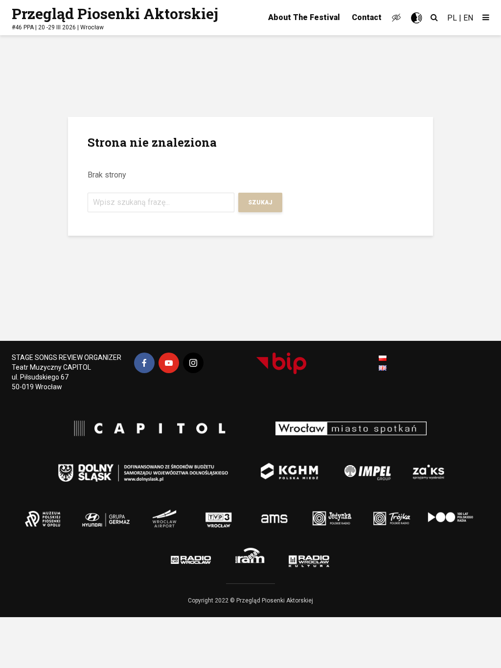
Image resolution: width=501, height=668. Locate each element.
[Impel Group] (353, 466)
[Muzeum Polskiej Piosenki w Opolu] (47, 512)
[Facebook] (144, 363)
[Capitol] (145, 429)
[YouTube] (169, 363)
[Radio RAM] (253, 557)
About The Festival (304, 17)
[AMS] (270, 512)
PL (452, 17)
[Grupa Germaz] (145, 512)
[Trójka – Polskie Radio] (373, 512)
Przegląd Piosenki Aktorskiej (115, 13)
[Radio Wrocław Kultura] (331, 557)
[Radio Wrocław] (177, 557)
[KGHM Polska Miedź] (282, 466)
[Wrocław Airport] (192, 512)
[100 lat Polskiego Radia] (439, 512)
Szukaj (260, 202)
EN (468, 17)
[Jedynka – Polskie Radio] (316, 512)
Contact (367, 17)
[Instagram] (193, 363)
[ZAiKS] (431, 466)
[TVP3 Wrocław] (233, 512)
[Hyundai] (99, 512)
